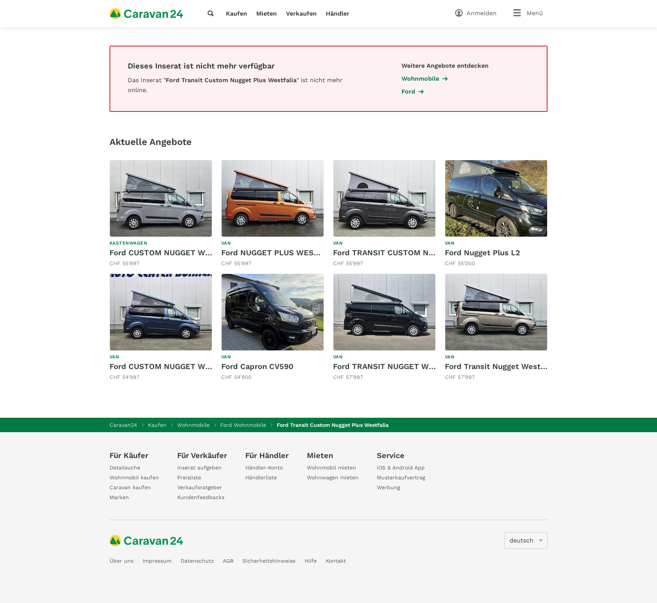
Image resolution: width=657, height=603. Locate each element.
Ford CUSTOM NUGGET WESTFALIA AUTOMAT (194, 366)
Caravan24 (123, 425)
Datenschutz (197, 561)
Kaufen (236, 13)
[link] (161, 213)
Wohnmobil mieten (331, 468)
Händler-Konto (264, 468)
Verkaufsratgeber (199, 487)
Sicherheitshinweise (269, 561)
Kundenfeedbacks (200, 497)
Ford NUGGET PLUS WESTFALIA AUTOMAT (299, 252)
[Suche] (212, 13)
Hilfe (311, 561)
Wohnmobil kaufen (134, 477)
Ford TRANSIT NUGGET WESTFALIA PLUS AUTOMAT (429, 366)
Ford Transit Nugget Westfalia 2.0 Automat (525, 366)
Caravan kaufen (130, 487)
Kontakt (336, 561)
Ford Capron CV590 (257, 366)
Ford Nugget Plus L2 (482, 252)
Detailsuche (125, 468)
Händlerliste (261, 477)
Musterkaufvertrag (401, 477)
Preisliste (189, 477)
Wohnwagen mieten (333, 477)
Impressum (157, 561)
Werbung (388, 487)
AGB (228, 561)
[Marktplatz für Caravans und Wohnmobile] (146, 13)
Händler (337, 13)
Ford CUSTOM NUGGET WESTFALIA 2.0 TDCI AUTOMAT (212, 252)
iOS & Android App (401, 468)
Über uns (121, 561)
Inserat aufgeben (199, 468)
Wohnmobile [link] (420, 78)
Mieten (266, 13)
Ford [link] (408, 91)
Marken (119, 497)
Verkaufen (301, 13)
